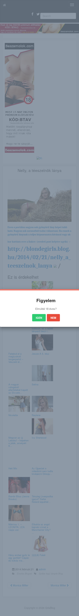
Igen (39, 318)
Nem (53, 318)
